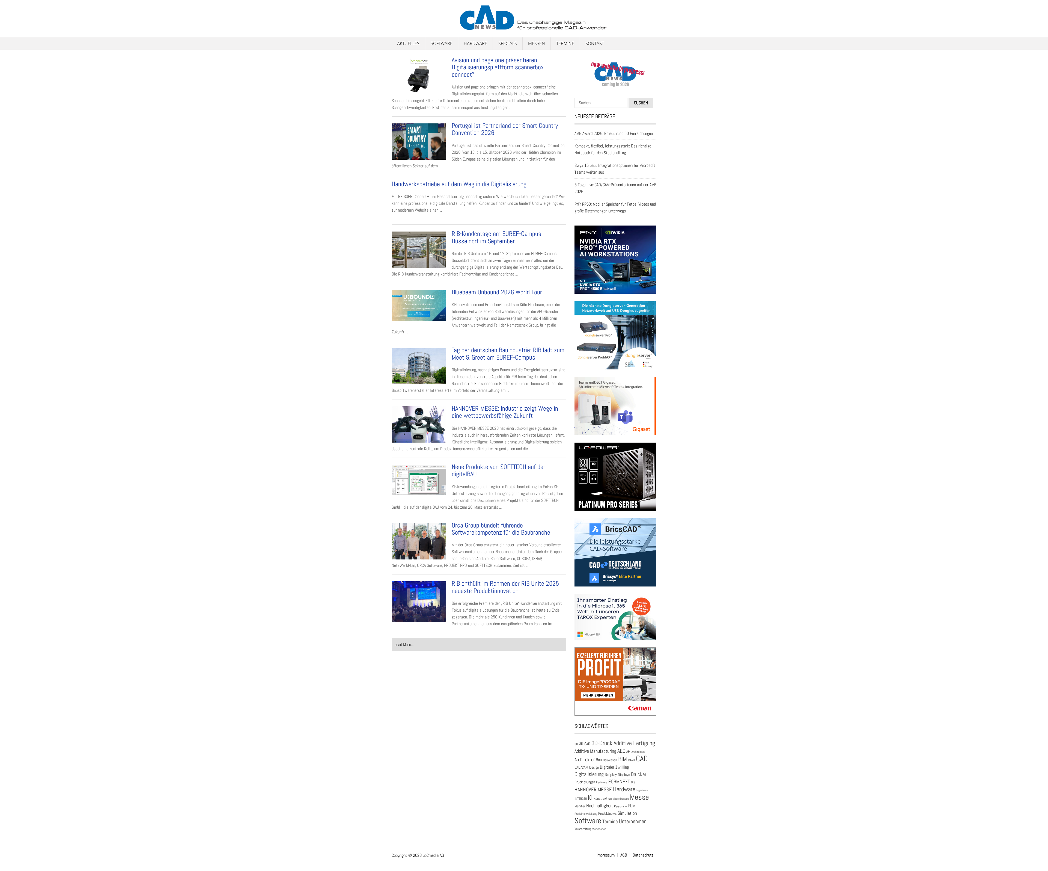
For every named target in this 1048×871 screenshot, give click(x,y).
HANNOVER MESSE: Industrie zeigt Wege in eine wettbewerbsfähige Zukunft (505, 412)
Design (594, 767)
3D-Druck (601, 743)
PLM (632, 806)
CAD (642, 758)
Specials (507, 43)
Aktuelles (408, 43)
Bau (599, 760)
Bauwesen (610, 760)
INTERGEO (580, 799)
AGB (623, 855)
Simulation (627, 813)
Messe (639, 797)
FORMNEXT (619, 781)
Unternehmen (633, 821)
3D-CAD (584, 744)
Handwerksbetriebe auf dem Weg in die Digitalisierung (459, 184)
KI (590, 798)
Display (611, 774)
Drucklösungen (584, 782)
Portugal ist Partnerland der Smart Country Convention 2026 (505, 129)
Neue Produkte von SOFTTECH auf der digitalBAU (498, 470)
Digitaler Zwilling (614, 767)
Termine (565, 43)
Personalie (620, 806)
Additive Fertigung (634, 743)
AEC (621, 750)
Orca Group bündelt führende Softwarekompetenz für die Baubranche (501, 529)
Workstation (599, 829)
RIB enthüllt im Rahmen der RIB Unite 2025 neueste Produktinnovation (505, 587)
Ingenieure (642, 790)
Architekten (638, 752)
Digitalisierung (589, 774)
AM (628, 751)
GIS (633, 782)
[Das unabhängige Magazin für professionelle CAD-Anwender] (404, 27)
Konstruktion (603, 798)
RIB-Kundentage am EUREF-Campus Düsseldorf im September (496, 237)
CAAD (631, 760)
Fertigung (601, 782)
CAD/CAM (581, 767)
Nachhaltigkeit (599, 805)
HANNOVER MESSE (593, 789)
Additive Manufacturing (595, 751)
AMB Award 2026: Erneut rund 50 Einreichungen (613, 133)
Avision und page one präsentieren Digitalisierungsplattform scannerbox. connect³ (498, 67)
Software (441, 43)
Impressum (606, 855)
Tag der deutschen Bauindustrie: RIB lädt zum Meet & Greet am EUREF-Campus (508, 353)
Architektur (584, 759)
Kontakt (594, 43)
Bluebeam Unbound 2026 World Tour (498, 292)
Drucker (638, 774)
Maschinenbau (621, 799)
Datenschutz (643, 855)
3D (576, 744)
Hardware (475, 43)
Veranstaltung (582, 829)
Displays (624, 774)
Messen (536, 43)
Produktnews (607, 813)
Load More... (403, 644)
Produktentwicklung (585, 814)
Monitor (579, 806)
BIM (622, 759)
